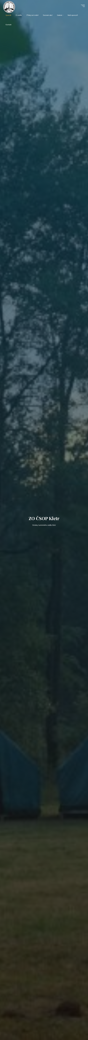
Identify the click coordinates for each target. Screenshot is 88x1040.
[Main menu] (83, 6)
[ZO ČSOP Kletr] (9, 7)
